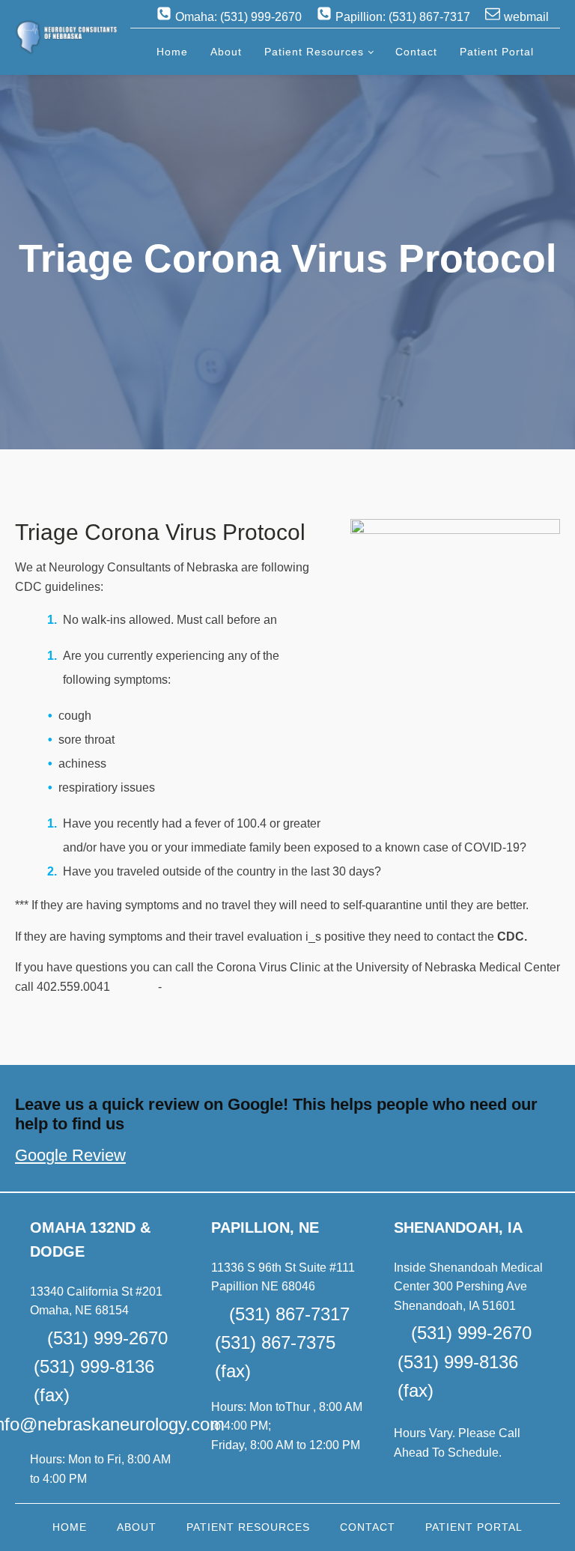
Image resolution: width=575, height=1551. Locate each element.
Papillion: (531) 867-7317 (402, 16)
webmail (526, 16)
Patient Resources (314, 52)
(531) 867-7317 (289, 1314)
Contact (416, 52)
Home (172, 52)
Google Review (70, 1155)
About (226, 52)
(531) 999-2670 (107, 1338)
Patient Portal (497, 52)
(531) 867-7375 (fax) (275, 1356)
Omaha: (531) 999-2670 (238, 16)
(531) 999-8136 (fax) (94, 1380)
